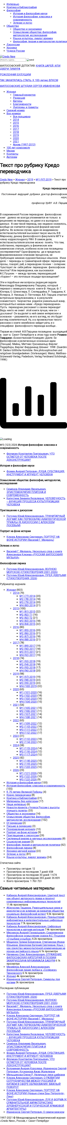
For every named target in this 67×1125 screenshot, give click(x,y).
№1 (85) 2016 (27, 630)
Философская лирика (19, 847)
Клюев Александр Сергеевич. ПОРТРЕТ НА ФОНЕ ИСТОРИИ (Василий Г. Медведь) (33, 538)
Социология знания (18, 841)
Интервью (13, 4)
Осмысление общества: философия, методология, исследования (35, 34)
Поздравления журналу (21, 829)
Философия (13, 10)
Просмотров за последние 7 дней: (28, 871)
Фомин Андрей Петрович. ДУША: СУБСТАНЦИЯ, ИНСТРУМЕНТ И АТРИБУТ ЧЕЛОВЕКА (36, 473)
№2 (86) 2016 (27, 633)
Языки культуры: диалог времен (33, 38)
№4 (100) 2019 (28, 686)
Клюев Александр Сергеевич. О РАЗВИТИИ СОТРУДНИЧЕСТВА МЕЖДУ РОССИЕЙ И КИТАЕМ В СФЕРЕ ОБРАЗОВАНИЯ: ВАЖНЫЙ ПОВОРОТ (34, 1082)
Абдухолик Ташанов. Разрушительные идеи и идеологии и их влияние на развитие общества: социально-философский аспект (35, 911)
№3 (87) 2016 (27, 636)
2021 (16, 141)
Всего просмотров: (18, 881)
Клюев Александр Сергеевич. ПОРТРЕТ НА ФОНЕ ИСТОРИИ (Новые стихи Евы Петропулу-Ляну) (36, 1093)
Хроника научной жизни (21, 851)
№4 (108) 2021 (28, 717)
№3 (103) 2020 (28, 698)
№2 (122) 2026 (28, 776)
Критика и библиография (22, 7)
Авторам (12, 157)
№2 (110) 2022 (28, 726)
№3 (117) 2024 (28, 754)
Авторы (17, 101)
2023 (16, 736)
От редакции (14, 823)
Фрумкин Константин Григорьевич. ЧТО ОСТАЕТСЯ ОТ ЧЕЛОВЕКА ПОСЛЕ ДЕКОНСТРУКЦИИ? (31, 456)
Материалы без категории (22, 801)
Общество (13, 25)
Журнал (11, 91)
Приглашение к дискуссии (23, 835)
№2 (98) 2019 (27, 680)
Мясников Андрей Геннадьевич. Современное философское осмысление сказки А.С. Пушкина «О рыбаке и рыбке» (36, 935)
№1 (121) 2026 (28, 773)
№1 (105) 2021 (28, 708)
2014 (16, 119)
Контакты (12, 153)
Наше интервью (16, 804)
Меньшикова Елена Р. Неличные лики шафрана (36, 1074)
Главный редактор (24, 94)
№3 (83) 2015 (27, 620)
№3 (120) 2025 (28, 767)
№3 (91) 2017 (27, 652)
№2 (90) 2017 (27, 648)
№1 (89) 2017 (27, 645)
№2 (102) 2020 (28, 695)
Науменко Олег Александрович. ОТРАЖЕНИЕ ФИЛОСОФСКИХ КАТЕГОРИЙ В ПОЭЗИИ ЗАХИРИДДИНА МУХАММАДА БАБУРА (34, 957)
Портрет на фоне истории (22, 832)
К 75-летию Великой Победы (24, 791)
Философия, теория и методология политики (40, 41)
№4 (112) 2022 (28, 732)
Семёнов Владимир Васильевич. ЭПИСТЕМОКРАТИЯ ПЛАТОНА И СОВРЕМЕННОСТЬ (26, 492)
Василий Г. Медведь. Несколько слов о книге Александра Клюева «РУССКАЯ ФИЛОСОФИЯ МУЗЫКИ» (35, 554)
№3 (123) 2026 (28, 779)
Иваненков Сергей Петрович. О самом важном (35, 1112)
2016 (16, 125)
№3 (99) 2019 (27, 683)
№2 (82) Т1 (26, 614)
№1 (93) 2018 (27, 661)
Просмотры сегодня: (19, 868)
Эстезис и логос (22, 22)
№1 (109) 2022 (28, 723)
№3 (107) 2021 (28, 714)
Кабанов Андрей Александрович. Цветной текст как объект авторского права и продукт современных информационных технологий (36, 898)
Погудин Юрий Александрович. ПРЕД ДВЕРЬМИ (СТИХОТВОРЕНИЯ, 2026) (36, 577)
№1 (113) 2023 (28, 739)
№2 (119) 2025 (28, 763)
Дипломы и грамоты (25, 107)
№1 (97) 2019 (27, 676)
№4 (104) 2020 (28, 701)
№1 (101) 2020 (28, 692)
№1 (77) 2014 (27, 596)
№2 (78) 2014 (27, 599)
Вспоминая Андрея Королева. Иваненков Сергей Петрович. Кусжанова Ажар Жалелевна (36, 1070)
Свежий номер (16, 110)
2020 (16, 138)
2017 (16, 129)
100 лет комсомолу (18, 147)
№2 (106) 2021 (28, 711)
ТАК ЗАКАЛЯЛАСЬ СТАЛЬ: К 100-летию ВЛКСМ (29, 80)
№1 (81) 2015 (27, 611)
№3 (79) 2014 (27, 602)
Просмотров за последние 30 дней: (28, 874)
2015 (16, 122)
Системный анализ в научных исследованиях (34, 838)
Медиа (11, 150)
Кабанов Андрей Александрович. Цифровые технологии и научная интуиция (34, 928)
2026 (16, 770)
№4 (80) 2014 (27, 605)
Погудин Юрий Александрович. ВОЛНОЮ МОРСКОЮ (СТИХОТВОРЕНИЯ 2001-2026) (32, 570)
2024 (16, 745)
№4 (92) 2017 (27, 655)
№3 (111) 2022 (28, 729)
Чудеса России (16, 50)
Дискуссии (13, 44)
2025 (16, 757)
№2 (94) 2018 (27, 664)
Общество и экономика (27, 29)
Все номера (14, 113)
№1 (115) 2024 (28, 748)
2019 (16, 135)
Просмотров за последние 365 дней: (29, 878)
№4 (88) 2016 (27, 639)
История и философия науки (30, 13)
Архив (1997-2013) (24, 144)
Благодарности (22, 104)
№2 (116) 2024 (28, 751)
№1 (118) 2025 (28, 760)
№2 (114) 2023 (28, 742)
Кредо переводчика (19, 795)
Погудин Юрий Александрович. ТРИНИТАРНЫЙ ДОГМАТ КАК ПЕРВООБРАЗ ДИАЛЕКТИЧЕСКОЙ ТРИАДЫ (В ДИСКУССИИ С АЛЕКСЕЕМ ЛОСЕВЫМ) (36, 520)
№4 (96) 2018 (27, 670)
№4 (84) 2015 (27, 624)
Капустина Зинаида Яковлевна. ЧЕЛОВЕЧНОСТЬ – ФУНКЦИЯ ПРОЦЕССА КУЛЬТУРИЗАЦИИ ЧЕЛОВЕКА (36, 501)
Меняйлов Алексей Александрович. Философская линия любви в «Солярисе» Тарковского (32, 970)
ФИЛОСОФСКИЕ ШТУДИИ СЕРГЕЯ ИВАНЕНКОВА (30, 86)
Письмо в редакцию (19, 826)
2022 (16, 720)
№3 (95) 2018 (27, 667)
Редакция (19, 97)
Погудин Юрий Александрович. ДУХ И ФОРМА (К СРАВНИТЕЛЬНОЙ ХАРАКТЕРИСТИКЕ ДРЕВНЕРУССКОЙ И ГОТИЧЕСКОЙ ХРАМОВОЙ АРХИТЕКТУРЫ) (37, 1104)
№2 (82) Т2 (26, 617)
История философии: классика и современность (36, 785)
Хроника (12, 47)
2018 (16, 132)
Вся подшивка (21, 116)
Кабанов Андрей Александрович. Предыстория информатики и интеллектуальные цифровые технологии (35, 920)
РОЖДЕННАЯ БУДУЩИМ (15, 74)
